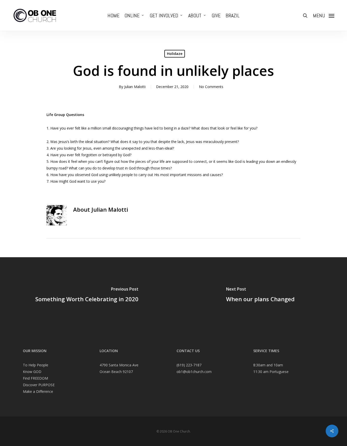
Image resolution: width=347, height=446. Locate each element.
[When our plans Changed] (260, 295)
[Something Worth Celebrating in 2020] (87, 295)
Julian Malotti (135, 86)
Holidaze (174, 53)
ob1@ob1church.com (194, 371)
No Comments (211, 86)
